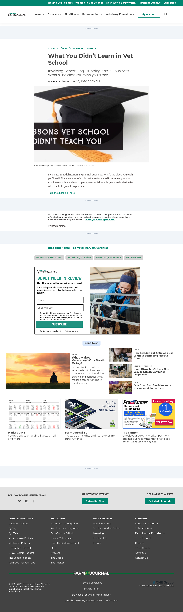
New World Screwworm (121, 2)
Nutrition (70, 14)
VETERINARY (133, 257)
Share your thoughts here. (100, 219)
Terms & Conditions (91, 582)
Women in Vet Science (89, 2)
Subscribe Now (95, 501)
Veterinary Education (119, 14)
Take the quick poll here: (61, 192)
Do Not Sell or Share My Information (91, 594)
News (37, 14)
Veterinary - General (108, 257)
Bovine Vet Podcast (60, 2)
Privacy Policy (91, 588)
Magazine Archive (150, 2)
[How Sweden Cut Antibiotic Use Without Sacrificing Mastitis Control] (120, 355)
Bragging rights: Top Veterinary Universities (78, 247)
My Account (149, 14)
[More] (43, 14)
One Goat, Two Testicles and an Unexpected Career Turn (153, 386)
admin (54, 81)
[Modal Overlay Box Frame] (87, 300)
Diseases (53, 14)
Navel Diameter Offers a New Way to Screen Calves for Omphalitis (152, 372)
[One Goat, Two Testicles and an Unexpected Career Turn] (120, 387)
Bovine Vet (54, 48)
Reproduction (90, 14)
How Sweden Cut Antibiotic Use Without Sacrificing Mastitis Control (153, 356)
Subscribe (170, 2)
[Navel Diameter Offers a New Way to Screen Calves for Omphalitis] (120, 371)
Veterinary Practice (79, 257)
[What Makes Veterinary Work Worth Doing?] (38, 371)
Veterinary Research (143, 366)
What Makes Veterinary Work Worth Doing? (88, 360)
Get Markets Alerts (159, 501)
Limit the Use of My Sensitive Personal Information (91, 600)
